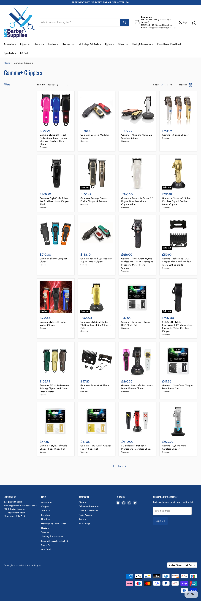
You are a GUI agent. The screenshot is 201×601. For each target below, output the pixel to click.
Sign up (160, 521)
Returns (82, 519)
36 (167, 85)
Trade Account (86, 515)
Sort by (41, 85)
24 (162, 85)
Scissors (122, 44)
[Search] (124, 22)
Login (185, 22)
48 (171, 85)
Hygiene (108, 44)
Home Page (84, 524)
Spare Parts (9, 53)
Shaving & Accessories (141, 44)
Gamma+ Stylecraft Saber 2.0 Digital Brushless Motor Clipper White (137, 201)
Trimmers (38, 44)
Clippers (24, 44)
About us (83, 502)
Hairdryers (67, 44)
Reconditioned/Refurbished (169, 44)
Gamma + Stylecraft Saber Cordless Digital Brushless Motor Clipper (176, 201)
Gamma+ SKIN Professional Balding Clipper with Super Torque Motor (54, 389)
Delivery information (89, 506)
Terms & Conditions (88, 511)
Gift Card (24, 53)
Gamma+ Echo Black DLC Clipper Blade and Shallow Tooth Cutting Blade (176, 262)
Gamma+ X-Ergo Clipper (175, 135)
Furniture (52, 44)
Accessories (9, 44)
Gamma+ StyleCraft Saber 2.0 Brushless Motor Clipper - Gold (95, 325)
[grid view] (190, 85)
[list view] (195, 85)
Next (121, 466)
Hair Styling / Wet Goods (88, 44)
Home (7, 63)
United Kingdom (180, 565)
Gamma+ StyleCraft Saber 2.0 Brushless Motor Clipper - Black (55, 201)
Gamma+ (43, 147)
